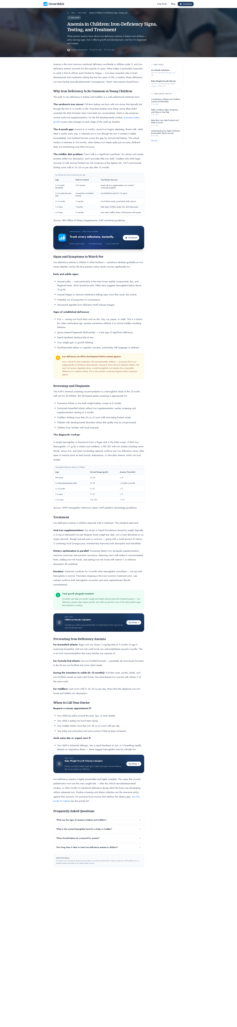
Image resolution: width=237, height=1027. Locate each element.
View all (154, 141)
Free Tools (162, 3)
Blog (173, 3)
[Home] (68, 13)
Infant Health (75, 18)
